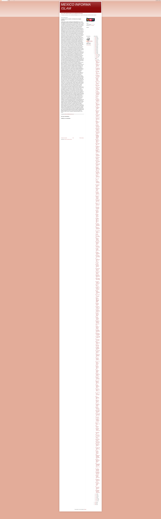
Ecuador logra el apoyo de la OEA (97, 144)
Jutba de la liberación (96, 96)
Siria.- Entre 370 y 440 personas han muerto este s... (97, 394)
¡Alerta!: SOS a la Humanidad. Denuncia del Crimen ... (97, 411)
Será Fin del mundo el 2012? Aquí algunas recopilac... (97, 314)
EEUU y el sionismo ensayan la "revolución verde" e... (97, 318)
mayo (96, 496)
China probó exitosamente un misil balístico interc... (97, 484)
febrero (96, 499)
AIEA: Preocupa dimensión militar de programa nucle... (97, 243)
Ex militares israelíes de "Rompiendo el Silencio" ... (97, 253)
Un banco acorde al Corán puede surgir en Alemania (97, 88)
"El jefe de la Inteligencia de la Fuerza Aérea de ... (97, 374)
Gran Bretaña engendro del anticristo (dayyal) (97, 405)
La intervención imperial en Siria (97, 433)
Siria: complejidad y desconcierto (97, 340)
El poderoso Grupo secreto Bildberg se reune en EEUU (97, 461)
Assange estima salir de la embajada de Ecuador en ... (97, 129)
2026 (95, 37)
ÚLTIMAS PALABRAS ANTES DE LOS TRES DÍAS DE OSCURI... (97, 137)
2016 (95, 48)
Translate (92, 25)
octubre (96, 56)
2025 (95, 38)
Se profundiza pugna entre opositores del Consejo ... (97, 172)
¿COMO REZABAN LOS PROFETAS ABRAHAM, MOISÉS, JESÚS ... (97, 299)
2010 (95, 503)
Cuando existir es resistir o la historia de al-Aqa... (97, 119)
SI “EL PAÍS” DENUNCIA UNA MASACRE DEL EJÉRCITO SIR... (97, 220)
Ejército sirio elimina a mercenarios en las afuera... (97, 408)
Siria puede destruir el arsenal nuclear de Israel (97, 215)
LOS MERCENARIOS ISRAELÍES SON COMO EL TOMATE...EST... (97, 465)
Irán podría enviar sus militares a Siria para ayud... (97, 211)
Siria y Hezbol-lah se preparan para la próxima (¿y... (97, 351)
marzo (96, 498)
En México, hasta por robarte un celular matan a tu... (97, 414)
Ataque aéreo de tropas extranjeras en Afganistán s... (97, 61)
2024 (95, 39)
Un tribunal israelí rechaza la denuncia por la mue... (97, 115)
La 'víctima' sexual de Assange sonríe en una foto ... (97, 249)
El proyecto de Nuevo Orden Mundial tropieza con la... (97, 445)
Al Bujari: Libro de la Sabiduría (97, 236)
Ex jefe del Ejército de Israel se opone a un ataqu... (97, 367)
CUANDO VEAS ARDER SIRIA (97, 442)
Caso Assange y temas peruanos (97, 437)
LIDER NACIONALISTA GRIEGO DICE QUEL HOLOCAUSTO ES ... (97, 456)
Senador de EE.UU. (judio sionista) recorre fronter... (97, 189)
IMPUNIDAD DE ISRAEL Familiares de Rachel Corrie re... (97, 151)
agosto (96, 59)
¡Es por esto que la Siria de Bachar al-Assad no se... (97, 158)
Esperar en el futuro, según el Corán (97, 86)
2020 (95, 44)
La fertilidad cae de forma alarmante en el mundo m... (97, 288)
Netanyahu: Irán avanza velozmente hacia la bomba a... (97, 363)
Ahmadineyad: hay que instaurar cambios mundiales (97, 79)
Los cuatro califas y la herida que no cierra (97, 337)
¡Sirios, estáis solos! (97, 179)
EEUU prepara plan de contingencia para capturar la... (97, 378)
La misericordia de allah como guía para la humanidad (97, 93)
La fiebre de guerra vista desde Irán (97, 345)
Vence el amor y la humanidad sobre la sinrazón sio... (97, 132)
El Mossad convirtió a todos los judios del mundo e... (97, 452)
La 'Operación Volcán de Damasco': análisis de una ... (97, 429)
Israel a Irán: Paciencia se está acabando (97, 246)
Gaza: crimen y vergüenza (97, 417)
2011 (95, 502)
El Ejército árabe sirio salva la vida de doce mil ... (97, 200)
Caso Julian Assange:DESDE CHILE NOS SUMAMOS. (97, 147)
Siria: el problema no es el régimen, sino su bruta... (97, 231)
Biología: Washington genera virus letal (97, 397)
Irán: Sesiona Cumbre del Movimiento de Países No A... (97, 224)
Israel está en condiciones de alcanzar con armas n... (97, 480)
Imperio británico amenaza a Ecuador (97, 440)
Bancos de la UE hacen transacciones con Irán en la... (97, 204)
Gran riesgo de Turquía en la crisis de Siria (97, 76)
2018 (95, 46)
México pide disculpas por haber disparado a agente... (97, 141)
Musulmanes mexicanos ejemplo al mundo (97, 304)
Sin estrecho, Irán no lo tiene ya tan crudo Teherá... (97, 161)
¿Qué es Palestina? (97, 98)
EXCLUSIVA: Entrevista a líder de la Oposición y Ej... (97, 266)
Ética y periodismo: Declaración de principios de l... (97, 228)
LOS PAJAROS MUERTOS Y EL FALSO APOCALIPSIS (97, 491)
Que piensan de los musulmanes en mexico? (97, 295)
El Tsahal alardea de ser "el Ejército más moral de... (97, 269)
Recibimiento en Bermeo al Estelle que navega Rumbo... (97, 112)
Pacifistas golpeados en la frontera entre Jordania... (97, 122)
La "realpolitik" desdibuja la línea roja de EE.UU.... (97, 348)
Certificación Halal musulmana (97, 285)
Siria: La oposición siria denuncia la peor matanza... (97, 260)
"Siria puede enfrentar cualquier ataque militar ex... (97, 476)
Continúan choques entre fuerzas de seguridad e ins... (97, 65)
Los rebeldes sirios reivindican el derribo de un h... (97, 176)
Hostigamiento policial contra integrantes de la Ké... (97, 276)
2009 (95, 504)
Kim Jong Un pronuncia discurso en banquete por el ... (97, 193)
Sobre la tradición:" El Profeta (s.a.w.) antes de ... (97, 342)
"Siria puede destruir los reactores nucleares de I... (97, 359)
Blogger (85, 509)
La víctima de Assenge (97, 263)
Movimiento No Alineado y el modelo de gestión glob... (97, 321)
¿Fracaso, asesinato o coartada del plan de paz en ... (97, 182)
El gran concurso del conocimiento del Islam (97, 82)
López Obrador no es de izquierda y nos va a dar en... (97, 307)
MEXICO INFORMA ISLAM (89, 41)
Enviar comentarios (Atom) (68, 139)
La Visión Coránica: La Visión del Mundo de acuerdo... (97, 327)
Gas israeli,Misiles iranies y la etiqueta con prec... (97, 488)
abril (96, 497)
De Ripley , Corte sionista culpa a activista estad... (97, 164)
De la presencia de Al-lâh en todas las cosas (97, 185)
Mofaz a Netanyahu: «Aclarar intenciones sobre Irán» (97, 239)
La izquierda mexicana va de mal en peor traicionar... (97, 310)
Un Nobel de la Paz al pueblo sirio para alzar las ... (97, 256)
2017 (95, 47)
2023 (95, 40)
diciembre (96, 54)
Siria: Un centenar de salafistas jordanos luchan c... (97, 371)
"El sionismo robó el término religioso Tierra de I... (97, 448)
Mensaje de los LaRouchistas (97, 435)
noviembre (96, 55)
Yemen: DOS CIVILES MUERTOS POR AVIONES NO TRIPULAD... (97, 169)
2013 (95, 52)
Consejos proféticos (97, 234)
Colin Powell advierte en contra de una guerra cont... (97, 126)
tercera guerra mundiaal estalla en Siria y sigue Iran (97, 282)
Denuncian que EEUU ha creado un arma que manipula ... (97, 197)
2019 (95, 45)
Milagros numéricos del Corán (97, 424)
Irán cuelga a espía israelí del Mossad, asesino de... (97, 469)
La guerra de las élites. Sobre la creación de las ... (97, 279)
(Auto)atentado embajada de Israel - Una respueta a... (97, 473)
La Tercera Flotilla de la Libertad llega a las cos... (97, 155)
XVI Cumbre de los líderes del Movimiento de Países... (97, 69)
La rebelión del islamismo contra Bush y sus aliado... (97, 419)
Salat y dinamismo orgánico (97, 426)
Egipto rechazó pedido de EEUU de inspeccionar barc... (97, 382)
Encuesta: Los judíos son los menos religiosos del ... (97, 390)
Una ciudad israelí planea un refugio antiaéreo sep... (97, 108)
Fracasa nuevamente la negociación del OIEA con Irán (97, 355)
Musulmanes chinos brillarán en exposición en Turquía (97, 334)
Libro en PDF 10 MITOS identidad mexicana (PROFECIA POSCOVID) (72, 13)
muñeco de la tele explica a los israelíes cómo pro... (97, 208)
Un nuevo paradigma (97, 91)
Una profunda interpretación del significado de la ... (97, 331)
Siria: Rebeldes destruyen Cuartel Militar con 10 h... (97, 100)
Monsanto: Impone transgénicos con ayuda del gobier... (97, 292)
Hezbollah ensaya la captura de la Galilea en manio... (97, 386)
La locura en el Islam (97, 324)
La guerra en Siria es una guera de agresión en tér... (97, 401)
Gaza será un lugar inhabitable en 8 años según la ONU (97, 104)
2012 (95, 53)
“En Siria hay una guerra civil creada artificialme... (97, 272)
